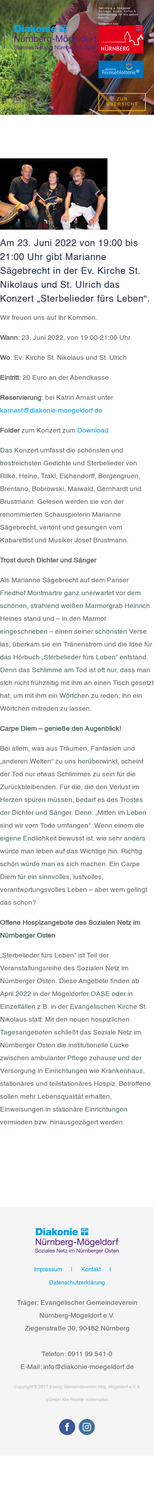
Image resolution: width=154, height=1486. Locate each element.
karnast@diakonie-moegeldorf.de (51, 410)
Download (93, 430)
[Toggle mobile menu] (139, 27)
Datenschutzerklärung (77, 1283)
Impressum (48, 1270)
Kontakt (91, 1270)
